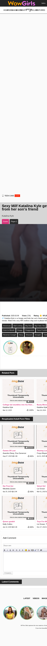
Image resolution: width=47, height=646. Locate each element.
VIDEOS (36, 598)
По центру (19, 550)
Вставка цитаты (35, 550)
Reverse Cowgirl (9, 335)
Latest (26, 598)
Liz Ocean (41, 489)
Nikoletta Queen (9, 489)
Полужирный (4, 550)
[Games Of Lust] (18, 437)
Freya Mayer (42, 453)
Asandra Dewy (8, 453)
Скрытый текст (32, 550)
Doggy (19, 330)
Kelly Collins (7, 524)
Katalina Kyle (8, 216)
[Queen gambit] (18, 508)
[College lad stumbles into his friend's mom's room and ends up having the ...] (18, 391)
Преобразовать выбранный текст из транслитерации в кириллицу (38, 550)
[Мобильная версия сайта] (3, 196)
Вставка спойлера (41, 550)
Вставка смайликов (26, 550)
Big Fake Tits (40, 326)
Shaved (29, 335)
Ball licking (18, 326)
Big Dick (28, 326)
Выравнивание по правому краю (22, 550)
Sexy (21, 335)
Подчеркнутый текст (10, 550)
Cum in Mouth (8, 330)
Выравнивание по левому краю (16, 550)
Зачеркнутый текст (13, 550)
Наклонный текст (7, 550)
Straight (38, 335)
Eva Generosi (20, 453)
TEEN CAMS (12, 196)
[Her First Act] (18, 472)
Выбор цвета (28, 550)
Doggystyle (29, 330)
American (7, 326)
